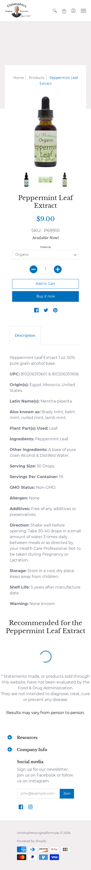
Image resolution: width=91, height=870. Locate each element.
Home (18, 78)
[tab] (25, 335)
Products (36, 78)
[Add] (58, 269)
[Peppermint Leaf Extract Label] (45, 179)
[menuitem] (54, 10)
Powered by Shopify (31, 841)
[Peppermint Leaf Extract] (26, 179)
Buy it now (45, 296)
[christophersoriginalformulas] (18, 10)
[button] (54, 10)
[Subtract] (33, 269)
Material (45, 247)
